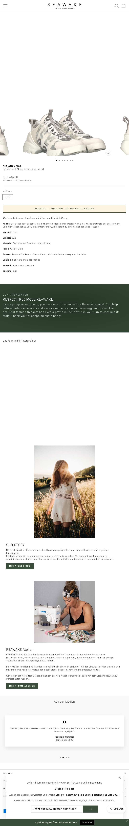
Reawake (8, 773)
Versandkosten (25, 180)
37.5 (7, 197)
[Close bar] (127, 821)
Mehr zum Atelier (22, 686)
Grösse (7, 191)
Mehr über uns (20, 566)
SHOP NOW (87, 822)
